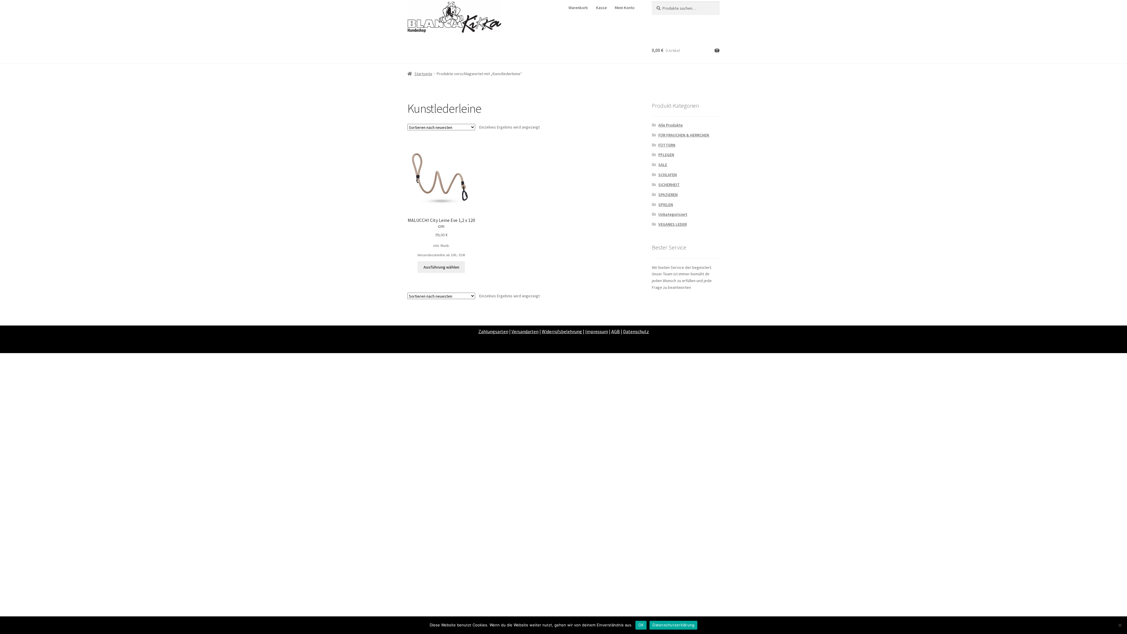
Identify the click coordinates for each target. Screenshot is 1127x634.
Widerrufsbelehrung (562, 331)
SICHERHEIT (669, 184)
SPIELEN (665, 204)
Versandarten (525, 331)
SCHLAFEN (667, 174)
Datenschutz (636, 331)
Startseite (423, 73)
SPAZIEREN (668, 194)
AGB (615, 331)
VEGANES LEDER (672, 224)
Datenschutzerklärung (673, 625)
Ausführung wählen (441, 267)
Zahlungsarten (493, 331)
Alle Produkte (670, 125)
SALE (662, 164)
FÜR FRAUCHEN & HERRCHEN (683, 135)
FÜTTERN (666, 145)
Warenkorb (578, 7)
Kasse (601, 7)
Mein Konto (625, 7)
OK (641, 625)
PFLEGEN (666, 154)
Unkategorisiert (672, 214)
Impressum (596, 331)
